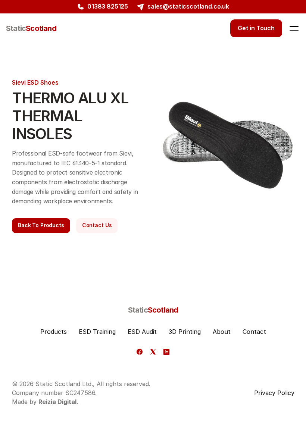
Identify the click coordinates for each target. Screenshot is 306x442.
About (222, 331)
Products (53, 331)
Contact (254, 331)
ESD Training (97, 331)
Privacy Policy (274, 392)
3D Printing (185, 331)
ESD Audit (142, 331)
